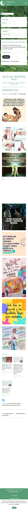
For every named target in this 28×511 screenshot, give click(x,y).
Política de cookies (14, 498)
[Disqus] (14, 436)
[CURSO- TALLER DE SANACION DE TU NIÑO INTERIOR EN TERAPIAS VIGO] (7, 383)
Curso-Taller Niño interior (13, 403)
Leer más (17, 504)
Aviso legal (14, 495)
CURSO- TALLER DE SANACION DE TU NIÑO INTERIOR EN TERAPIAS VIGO (6, 390)
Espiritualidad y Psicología (9, 405)
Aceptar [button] (14, 507)
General (18, 405)
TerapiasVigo (22, 94)
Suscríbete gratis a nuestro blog (7, 414)
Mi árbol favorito (20, 413)
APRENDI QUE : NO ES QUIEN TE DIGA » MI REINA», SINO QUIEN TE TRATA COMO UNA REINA (7, 367)
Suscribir (6, 57)
